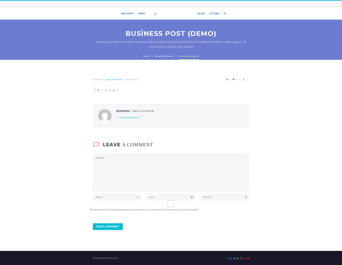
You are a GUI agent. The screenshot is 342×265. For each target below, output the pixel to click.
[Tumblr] (110, 90)
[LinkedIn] (114, 90)
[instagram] (238, 258)
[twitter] (234, 258)
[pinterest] (241, 258)
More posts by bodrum (129, 117)
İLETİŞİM (214, 13)
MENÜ (142, 13)
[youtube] (248, 258)
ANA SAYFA (127, 13)
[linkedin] (231, 258)
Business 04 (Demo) (114, 79)
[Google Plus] (102, 90)
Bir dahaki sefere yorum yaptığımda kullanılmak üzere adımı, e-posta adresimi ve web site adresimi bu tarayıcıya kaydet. (144, 209)
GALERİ (201, 13)
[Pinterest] (106, 90)
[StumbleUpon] (118, 90)
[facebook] (227, 258)
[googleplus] (245, 258)
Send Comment (107, 226)
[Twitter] (98, 90)
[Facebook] (95, 90)
